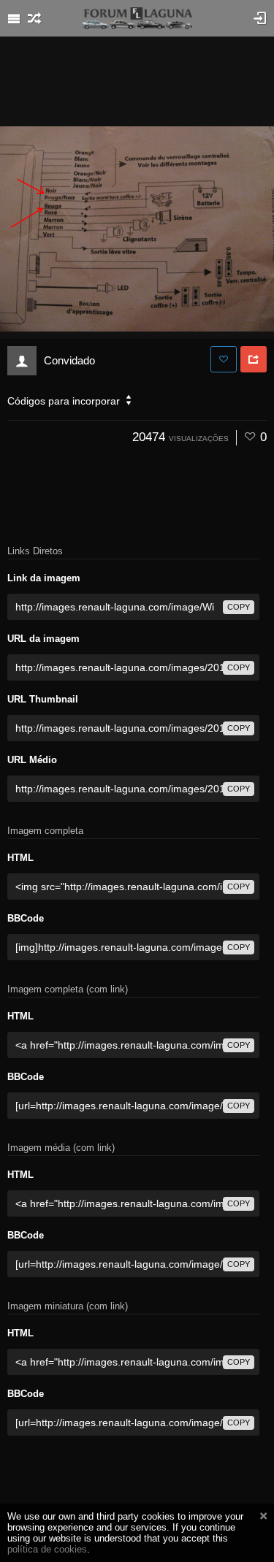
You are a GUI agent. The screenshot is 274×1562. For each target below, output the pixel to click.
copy (238, 606)
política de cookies (47, 1549)
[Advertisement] (137, 80)
